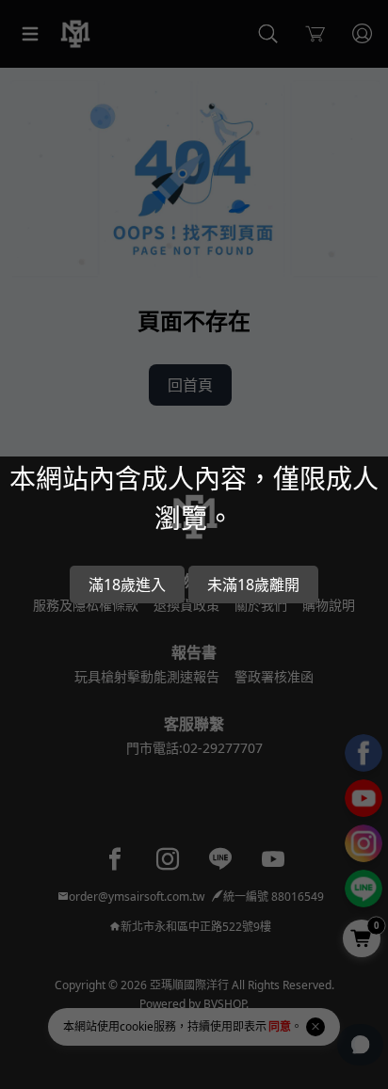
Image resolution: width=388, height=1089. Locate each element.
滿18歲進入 (127, 584)
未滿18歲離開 (253, 584)
